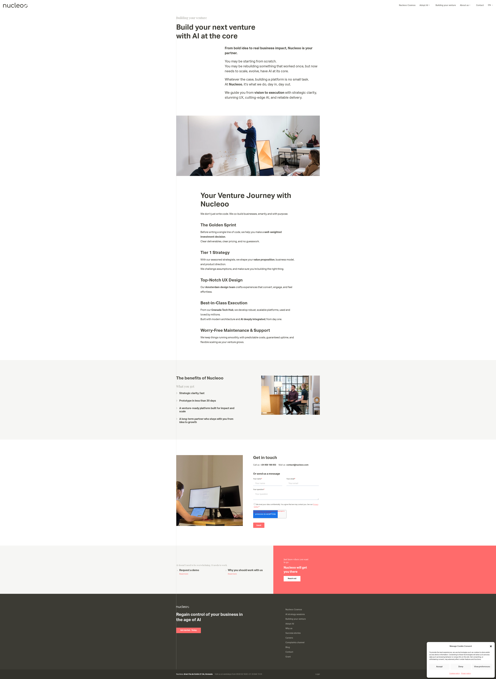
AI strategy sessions (295, 614)
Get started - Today (188, 630)
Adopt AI (424, 5)
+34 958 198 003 (268, 465)
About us (464, 5)
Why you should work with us (245, 572)
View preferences (482, 667)
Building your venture (446, 5)
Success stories (293, 633)
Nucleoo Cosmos (407, 5)
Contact (480, 5)
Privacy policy (466, 673)
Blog (287, 647)
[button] (491, 646)
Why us (288, 628)
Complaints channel (294, 643)
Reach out (292, 578)
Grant (288, 657)
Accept (439, 667)
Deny (460, 667)
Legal (317, 674)
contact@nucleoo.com (297, 465)
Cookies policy (454, 673)
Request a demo (189, 572)
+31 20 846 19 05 (255, 674)
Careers (289, 638)
